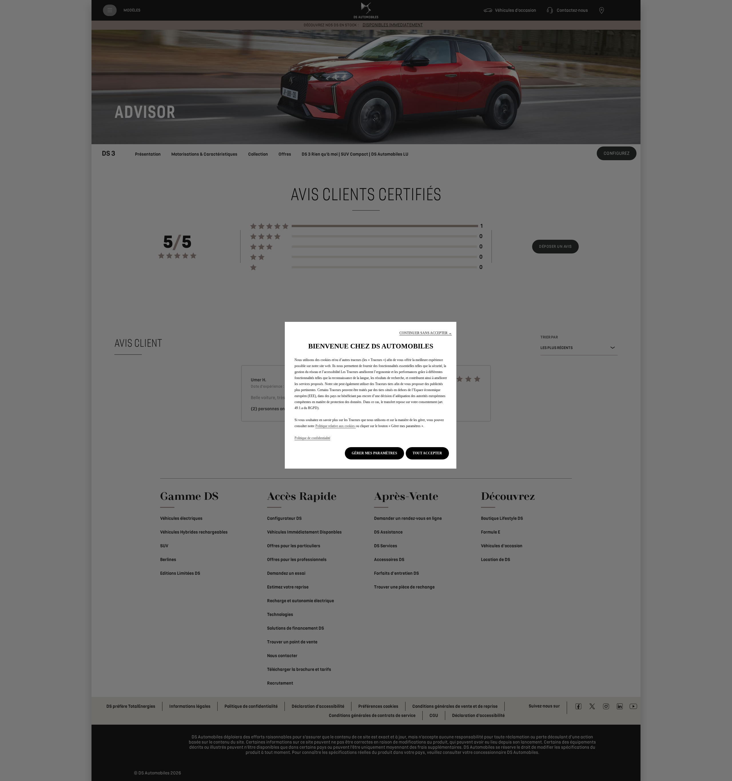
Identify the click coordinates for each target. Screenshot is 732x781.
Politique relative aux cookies (335, 426)
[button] (425, 333)
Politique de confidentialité (312, 438)
